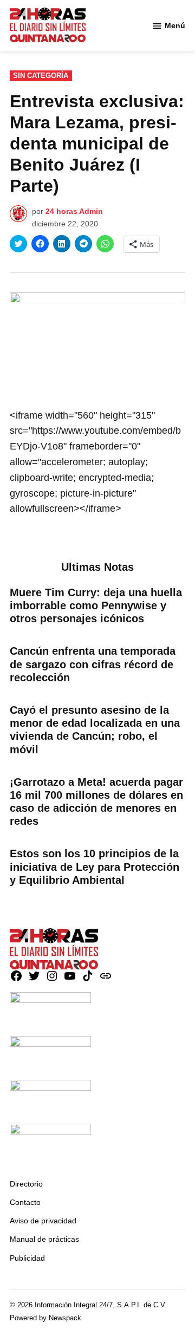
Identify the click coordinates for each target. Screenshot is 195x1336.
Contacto (25, 1202)
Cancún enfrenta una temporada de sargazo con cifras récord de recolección (93, 664)
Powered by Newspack (45, 1318)
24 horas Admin (74, 211)
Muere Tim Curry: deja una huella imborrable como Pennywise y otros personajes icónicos (96, 605)
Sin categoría (40, 76)
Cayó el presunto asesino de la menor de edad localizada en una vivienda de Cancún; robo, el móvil (95, 729)
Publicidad (27, 1258)
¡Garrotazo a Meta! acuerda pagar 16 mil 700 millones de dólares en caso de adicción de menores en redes (96, 801)
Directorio (26, 1183)
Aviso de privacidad (43, 1220)
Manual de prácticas (44, 1239)
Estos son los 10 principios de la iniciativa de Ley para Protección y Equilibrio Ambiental (94, 866)
